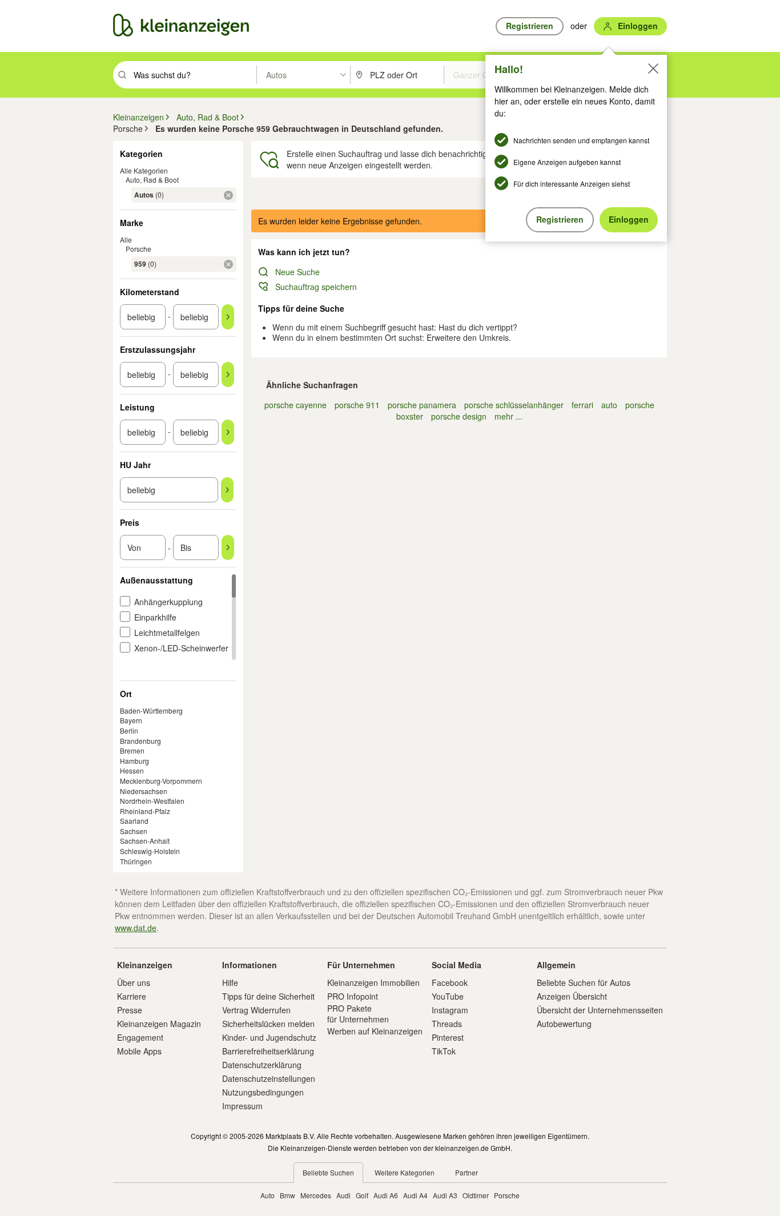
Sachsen (133, 831)
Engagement (140, 1037)
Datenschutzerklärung (261, 1064)
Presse (129, 1010)
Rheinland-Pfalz (145, 811)
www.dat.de (135, 927)
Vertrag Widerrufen (256, 1010)
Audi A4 (415, 1195)
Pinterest (448, 1037)
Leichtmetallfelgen (167, 632)
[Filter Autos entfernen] (228, 195)
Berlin (129, 730)
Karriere (131, 996)
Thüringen (136, 861)
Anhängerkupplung (168, 601)
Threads (447, 1023)
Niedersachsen (143, 791)
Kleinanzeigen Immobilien (373, 982)
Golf (362, 1195)
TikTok (444, 1051)
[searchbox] (193, 74)
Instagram (450, 1010)
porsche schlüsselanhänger (514, 404)
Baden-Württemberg (151, 710)
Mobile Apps (139, 1051)
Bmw (287, 1195)
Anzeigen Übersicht (572, 996)
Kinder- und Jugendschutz (269, 1037)
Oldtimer (476, 1195)
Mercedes (315, 1195)
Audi (343, 1195)
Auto (267, 1195)
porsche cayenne (295, 404)
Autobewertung (564, 1023)
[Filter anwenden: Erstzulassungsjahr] (228, 374)
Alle (126, 239)
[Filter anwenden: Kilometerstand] (228, 316)
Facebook (450, 982)
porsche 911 (357, 404)
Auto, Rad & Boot (152, 179)
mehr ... (508, 416)
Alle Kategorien (144, 170)
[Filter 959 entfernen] (228, 264)
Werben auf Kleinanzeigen (375, 1031)
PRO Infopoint (352, 996)
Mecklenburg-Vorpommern (161, 781)
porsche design (459, 416)
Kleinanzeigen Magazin (159, 1023)
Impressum (242, 1106)
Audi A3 (445, 1195)
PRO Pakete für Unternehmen (358, 1013)
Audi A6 (385, 1195)
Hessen (132, 770)
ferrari (582, 404)
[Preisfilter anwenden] (228, 547)
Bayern (131, 720)
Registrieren (560, 219)
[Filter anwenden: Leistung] (228, 432)
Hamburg (134, 761)
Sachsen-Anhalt (145, 840)
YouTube (448, 996)
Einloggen (629, 219)
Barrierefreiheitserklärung (268, 1051)
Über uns (133, 982)
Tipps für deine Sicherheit (268, 996)
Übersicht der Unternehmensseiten (600, 1010)
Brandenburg (140, 741)
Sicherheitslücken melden (268, 1023)
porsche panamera (422, 404)
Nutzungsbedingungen (263, 1092)
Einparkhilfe (155, 617)
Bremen (132, 750)
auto (609, 404)
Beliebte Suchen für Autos (583, 982)
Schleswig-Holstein (150, 851)
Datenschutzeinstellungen (268, 1078)
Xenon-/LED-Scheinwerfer (181, 648)
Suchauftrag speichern (316, 286)
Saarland (134, 821)
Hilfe (230, 982)
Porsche (138, 248)
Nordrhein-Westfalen (152, 801)
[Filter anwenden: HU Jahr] (227, 489)
